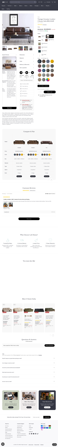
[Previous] (4, 29)
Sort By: (46, 193)
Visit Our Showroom (8, 435)
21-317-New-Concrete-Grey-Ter (44, 80)
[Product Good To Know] (9, 82)
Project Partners (8, 433)
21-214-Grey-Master (48, 61)
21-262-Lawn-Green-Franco (44, 66)
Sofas (15, 5)
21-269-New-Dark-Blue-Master (44, 70)
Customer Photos (8, 430)
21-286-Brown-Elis (39, 75)
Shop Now (19, 176)
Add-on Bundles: (25, 104)
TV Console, (30, 106)
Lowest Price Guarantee (21, 433)
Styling (8, 9)
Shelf (23, 108)
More (42, 5)
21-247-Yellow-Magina (52, 61)
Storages (37, 5)
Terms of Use (31, 444)
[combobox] (23, 2)
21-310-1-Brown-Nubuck (48, 75)
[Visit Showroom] (47, 396)
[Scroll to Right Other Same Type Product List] (53, 335)
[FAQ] (11, 396)
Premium (10, 5)
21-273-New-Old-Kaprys (48, 70)
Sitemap (41, 444)
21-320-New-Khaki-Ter (39, 80)
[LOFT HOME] (5, 2)
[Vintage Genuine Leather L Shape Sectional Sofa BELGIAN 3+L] (47, 140)
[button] (29, 219)
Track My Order (20, 425)
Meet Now (29, 407)
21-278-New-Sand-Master (52, 70)
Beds (31, 5)
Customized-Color (48, 80)
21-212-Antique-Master (44, 61)
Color (43, 58)
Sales (3, 9)
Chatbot (40, 355)
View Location (47, 407)
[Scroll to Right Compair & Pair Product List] (51, 179)
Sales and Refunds (20, 430)
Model (39, 33)
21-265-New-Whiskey (52, 66)
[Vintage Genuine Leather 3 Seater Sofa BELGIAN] (33, 140)
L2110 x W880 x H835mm (43, 85)
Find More (11, 407)
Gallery (6, 427)
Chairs (25, 5)
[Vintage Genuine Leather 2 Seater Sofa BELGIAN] (19, 140)
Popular (3, 5)
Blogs (6, 432)
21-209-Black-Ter (39, 61)
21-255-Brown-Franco (39, 66)
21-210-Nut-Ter (48, 66)
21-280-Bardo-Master (39, 70)
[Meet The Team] (29, 396)
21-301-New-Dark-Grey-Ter (44, 75)
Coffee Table (24, 106)
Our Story (7, 425)
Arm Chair (29, 105)
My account (19, 436)
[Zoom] (18, 29)
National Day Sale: (25, 100)
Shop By (48, 5)
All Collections (7, 438)
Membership (19, 427)
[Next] (32, 29)
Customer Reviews (8, 429)
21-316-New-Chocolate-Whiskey (52, 75)
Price (39, 27)
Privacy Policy (36, 444)
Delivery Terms (19, 429)
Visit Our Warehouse (9, 436)
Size (38, 83)
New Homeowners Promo (21, 435)
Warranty (18, 432)
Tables (20, 5)
